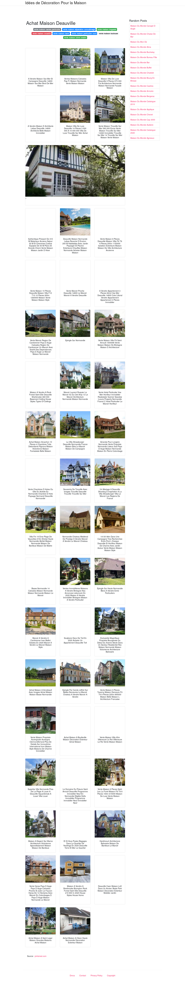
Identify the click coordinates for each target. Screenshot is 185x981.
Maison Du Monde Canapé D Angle (142, 27)
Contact (82, 975)
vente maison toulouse (108, 33)
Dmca (72, 975)
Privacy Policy (96, 975)
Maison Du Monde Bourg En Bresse (142, 79)
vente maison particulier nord (84, 33)
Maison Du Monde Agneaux (142, 138)
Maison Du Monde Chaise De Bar (143, 35)
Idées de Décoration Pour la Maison (55, 2)
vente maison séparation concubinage (79, 29)
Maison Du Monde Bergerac (142, 96)
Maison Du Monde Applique (142, 109)
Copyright (111, 975)
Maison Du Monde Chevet (141, 114)
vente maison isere (61, 33)
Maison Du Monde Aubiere (141, 124)
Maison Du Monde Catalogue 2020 (142, 131)
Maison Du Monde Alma (140, 47)
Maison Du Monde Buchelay (142, 52)
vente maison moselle (41, 33)
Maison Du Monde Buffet (141, 67)
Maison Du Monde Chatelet (142, 72)
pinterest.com (40, 956)
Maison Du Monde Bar (140, 62)
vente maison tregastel (106, 29)
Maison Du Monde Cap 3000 (142, 119)
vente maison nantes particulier (47, 29)
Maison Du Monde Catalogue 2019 (142, 103)
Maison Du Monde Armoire (141, 91)
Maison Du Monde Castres (141, 85)
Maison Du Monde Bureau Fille (143, 57)
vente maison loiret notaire (75, 37)
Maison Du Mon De (138, 41)
